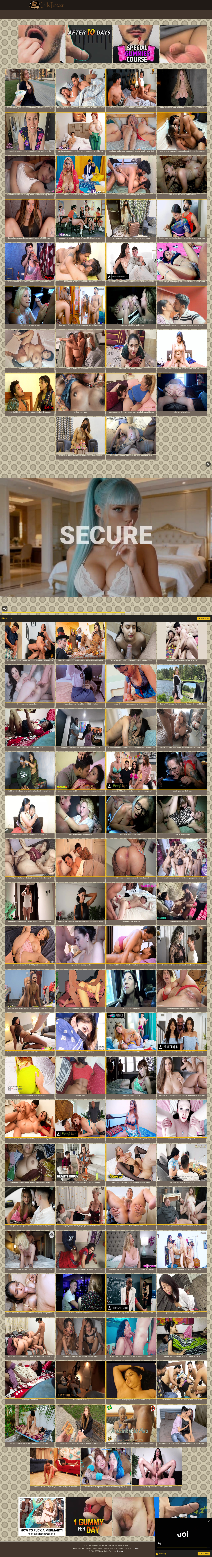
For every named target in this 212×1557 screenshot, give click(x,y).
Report (120, 1551)
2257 (137, 1548)
